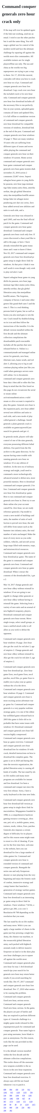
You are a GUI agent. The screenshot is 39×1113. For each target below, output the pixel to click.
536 (5, 1095)
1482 (11, 1098)
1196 (17, 1095)
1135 (25, 1092)
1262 (5, 1092)
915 (11, 1092)
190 (5, 1104)
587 (5, 1101)
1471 (33, 1104)
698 (5, 1089)
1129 (30, 1101)
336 (17, 1107)
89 (10, 1104)
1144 (18, 1101)
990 (11, 1095)
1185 (30, 1095)
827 (23, 1098)
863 (29, 1107)
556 (31, 1092)
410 (5, 1098)
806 (11, 1107)
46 (29, 1098)
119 (23, 1089)
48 (15, 1104)
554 (5, 1107)
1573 (11, 1101)
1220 (18, 1092)
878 (23, 1095)
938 (17, 1098)
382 (11, 1110)
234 (23, 1107)
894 (11, 1089)
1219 (26, 1104)
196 (5, 1110)
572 (24, 1101)
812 (29, 1089)
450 (17, 1089)
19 (21, 1104)
